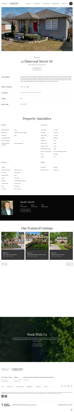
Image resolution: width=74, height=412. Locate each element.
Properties (28, 3)
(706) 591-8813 (34, 206)
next (6, 264)
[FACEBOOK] (62, 386)
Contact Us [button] (37, 345)
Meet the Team (10, 386)
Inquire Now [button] (37, 68)
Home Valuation (46, 3)
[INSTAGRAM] (65, 386)
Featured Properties (19, 386)
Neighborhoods (55, 3)
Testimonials (38, 386)
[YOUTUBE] (68, 386)
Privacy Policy (69, 404)
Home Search (37, 3)
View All (69, 264)
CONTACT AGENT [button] (25, 210)
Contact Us (46, 386)
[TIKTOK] (71, 386)
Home (2, 386)
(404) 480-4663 (26, 379)
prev (2, 264)
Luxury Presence (32, 404)
